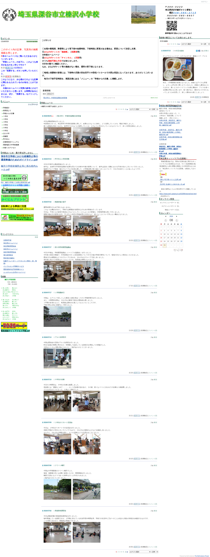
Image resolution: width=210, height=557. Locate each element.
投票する (137, 152)
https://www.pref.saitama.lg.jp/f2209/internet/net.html (178, 194)
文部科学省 (7, 240)
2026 (171, 216)
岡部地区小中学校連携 (11, 145)
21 (178, 238)
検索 (36, 237)
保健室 (5, 136)
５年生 (5, 128)
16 (161, 238)
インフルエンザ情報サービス (13, 266)
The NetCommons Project (202, 556)
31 (178, 227)
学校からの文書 (8, 113)
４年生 (5, 125)
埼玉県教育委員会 (9, 246)
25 (168, 241)
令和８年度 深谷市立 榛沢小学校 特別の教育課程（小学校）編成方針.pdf (170, 122)
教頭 (155, 116)
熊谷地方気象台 (8, 258)
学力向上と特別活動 (62, 159)
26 (161, 227)
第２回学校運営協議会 (63, 247)
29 (171, 227)
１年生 (5, 116)
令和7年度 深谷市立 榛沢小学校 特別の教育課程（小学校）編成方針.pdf (170, 132)
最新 (44, 94)
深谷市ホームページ (10, 249)
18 (168, 238)
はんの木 (6, 133)
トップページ (33, 104)
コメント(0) (153, 152)
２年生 (5, 119)
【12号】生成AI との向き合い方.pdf (172, 184)
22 (181, 238)
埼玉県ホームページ (10, 243)
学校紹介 (6, 108)
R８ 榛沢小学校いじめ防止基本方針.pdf (15, 182)
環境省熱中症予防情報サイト (13, 269)
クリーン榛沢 (60, 465)
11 (168, 234)
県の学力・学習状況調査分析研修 (55, 98)
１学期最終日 (60, 292)
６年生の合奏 (60, 379)
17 (164, 238)
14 (178, 234)
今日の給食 (180, 51)
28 (168, 227)
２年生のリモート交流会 (63, 422)
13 (175, 234)
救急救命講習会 (60, 511)
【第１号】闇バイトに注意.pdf (170, 179)
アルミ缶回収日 (60, 337)
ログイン (204, 2)
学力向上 (6, 139)
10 (164, 234)
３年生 (5, 122)
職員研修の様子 (60, 202)
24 (164, 241)
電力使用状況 (8, 255)
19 (171, 238)
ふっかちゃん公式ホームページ (14, 272)
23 (161, 241)
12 (171, 234)
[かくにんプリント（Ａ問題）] (15, 202)
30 (175, 227)
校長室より (7, 110)
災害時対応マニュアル (11, 142)
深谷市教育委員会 (9, 252)
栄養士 (206, 51)
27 (164, 227)
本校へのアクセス (9, 148)
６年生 (5, 130)
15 (181, 234)
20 (175, 238)
